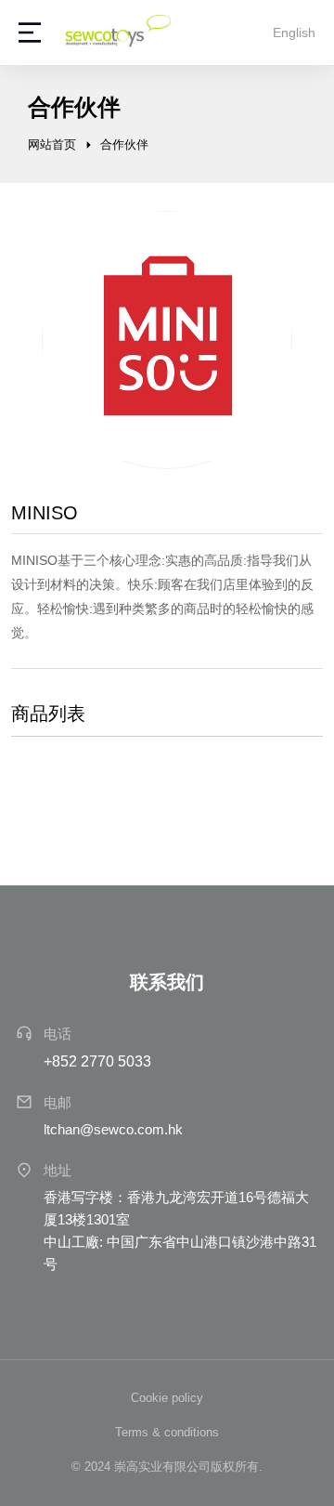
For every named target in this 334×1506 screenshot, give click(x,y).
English (294, 32)
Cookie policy (167, 1398)
